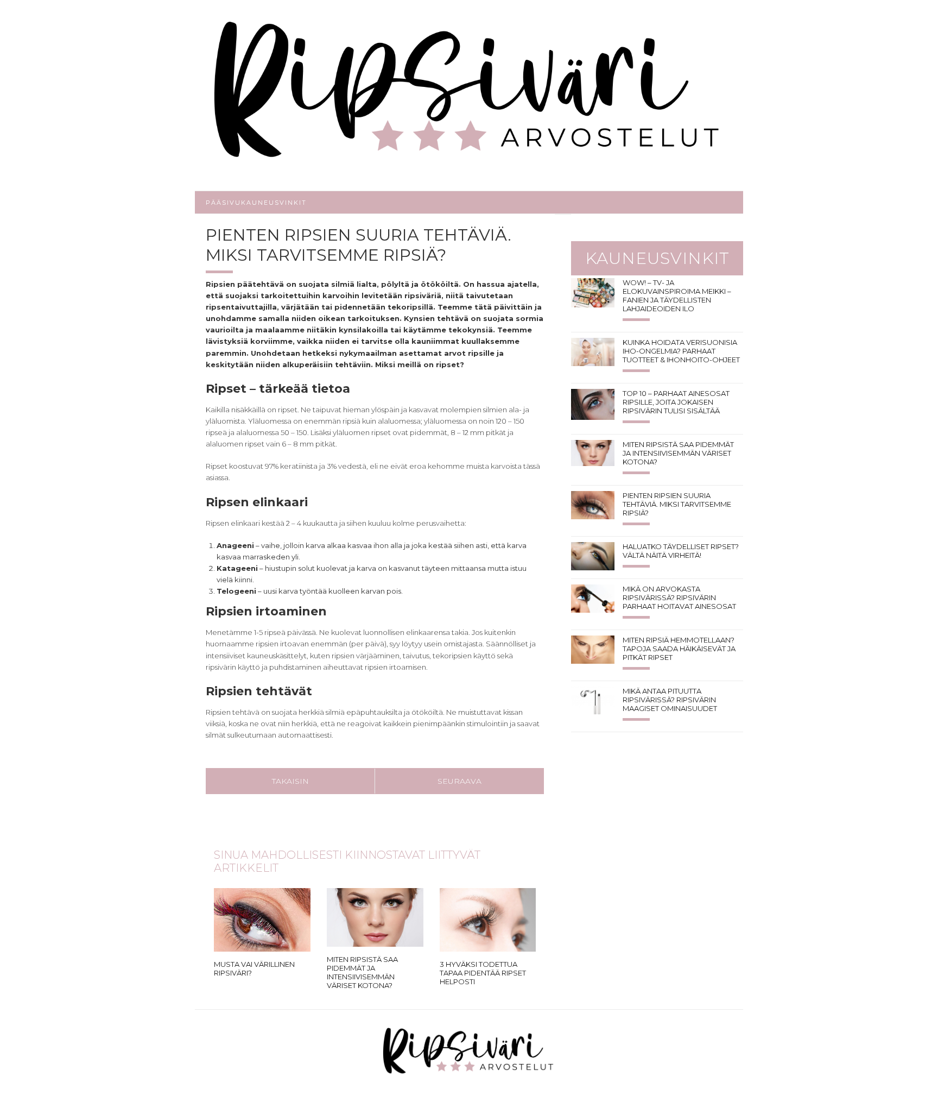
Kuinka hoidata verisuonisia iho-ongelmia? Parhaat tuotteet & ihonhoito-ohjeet (681, 351)
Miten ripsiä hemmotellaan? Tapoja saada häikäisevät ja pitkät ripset (679, 649)
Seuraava (459, 781)
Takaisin (290, 781)
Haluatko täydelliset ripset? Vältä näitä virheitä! (681, 550)
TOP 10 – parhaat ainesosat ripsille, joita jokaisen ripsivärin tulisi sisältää (676, 402)
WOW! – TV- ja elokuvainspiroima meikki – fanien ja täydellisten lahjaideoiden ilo (677, 295)
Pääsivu (223, 202)
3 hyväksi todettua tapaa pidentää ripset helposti (483, 973)
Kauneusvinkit (274, 202)
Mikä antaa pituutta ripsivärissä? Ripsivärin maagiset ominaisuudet (670, 700)
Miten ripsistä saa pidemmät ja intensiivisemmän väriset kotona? (362, 972)
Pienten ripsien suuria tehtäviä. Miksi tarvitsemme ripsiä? (677, 504)
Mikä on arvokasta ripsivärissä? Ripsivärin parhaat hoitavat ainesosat (679, 597)
